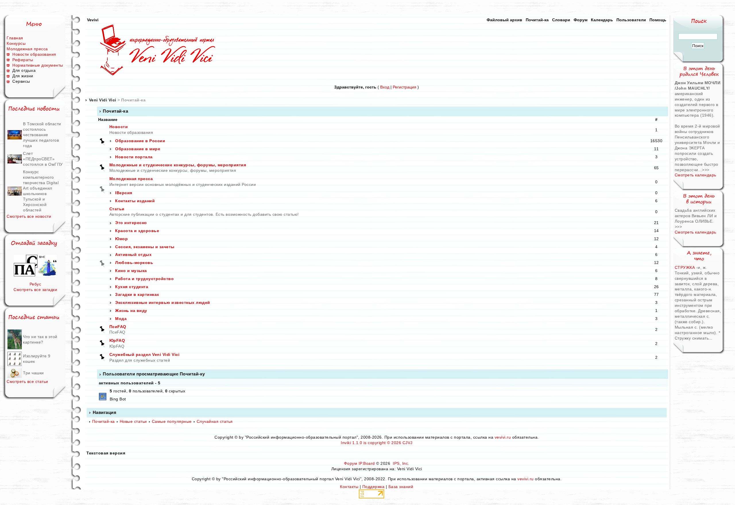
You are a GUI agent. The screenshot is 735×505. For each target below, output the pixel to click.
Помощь (657, 20)
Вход (384, 87)
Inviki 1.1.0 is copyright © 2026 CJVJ (377, 442)
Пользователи (631, 20)
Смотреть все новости (29, 216)
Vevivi (92, 20)
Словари (561, 20)
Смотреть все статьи (27, 381)
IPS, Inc (400, 463)
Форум (580, 20)
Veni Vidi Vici (102, 100)
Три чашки (33, 373)
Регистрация (404, 87)
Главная (15, 38)
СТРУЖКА (685, 267)
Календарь (602, 20)
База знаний (400, 486)
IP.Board (367, 463)
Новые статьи (133, 421)
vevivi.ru (503, 437)
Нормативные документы (37, 65)
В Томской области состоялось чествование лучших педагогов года (42, 135)
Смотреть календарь (695, 175)
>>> (705, 169)
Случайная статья (215, 421)
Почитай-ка (537, 20)
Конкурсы (16, 43)
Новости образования (34, 54)
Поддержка (373, 486)
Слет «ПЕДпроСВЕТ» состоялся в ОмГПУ (43, 159)
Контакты (349, 486)
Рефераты (22, 59)
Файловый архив (504, 20)
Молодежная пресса (27, 49)
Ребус (35, 284)
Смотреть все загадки (35, 289)
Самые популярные (172, 421)
